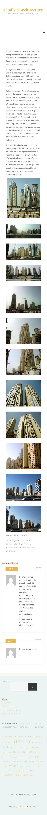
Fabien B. (11, 569)
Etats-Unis (34, 751)
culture (4, 752)
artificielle (12, 544)
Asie (4, 747)
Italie (24, 761)
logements (39, 761)
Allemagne (10, 737)
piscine (24, 771)
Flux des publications (10, 706)
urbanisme (12, 551)
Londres (4, 766)
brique (16, 748)
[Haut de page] (37, 805)
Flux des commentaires (11, 710)
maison (13, 766)
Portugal (32, 770)
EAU (29, 544)
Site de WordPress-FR (11, 714)
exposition (17, 757)
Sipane (10, 641)
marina (23, 547)
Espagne (23, 751)
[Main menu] (43, 31)
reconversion (8, 775)
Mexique (22, 766)
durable (10, 752)
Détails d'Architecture (23, 9)
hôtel (11, 761)
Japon (31, 761)
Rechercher (6, 681)
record (32, 547)
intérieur (17, 761)
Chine (41, 748)
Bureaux (26, 748)
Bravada (23, 806)
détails (15, 752)
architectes (6, 742)
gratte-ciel (12, 547)
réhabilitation (22, 774)
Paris (40, 766)
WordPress (33, 806)
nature (35, 766)
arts (42, 742)
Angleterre (38, 737)
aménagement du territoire (20, 540)
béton (34, 747)
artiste (37, 742)
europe (7, 756)
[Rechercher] (32, 687)
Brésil (21, 748)
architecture (21, 741)
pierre (18, 771)
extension (26, 757)
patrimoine (5, 771)
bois (9, 747)
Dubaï (22, 544)
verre (32, 775)
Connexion (6, 702)
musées (29, 766)
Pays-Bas (12, 771)
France (35, 756)
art (33, 742)
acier (4, 736)
